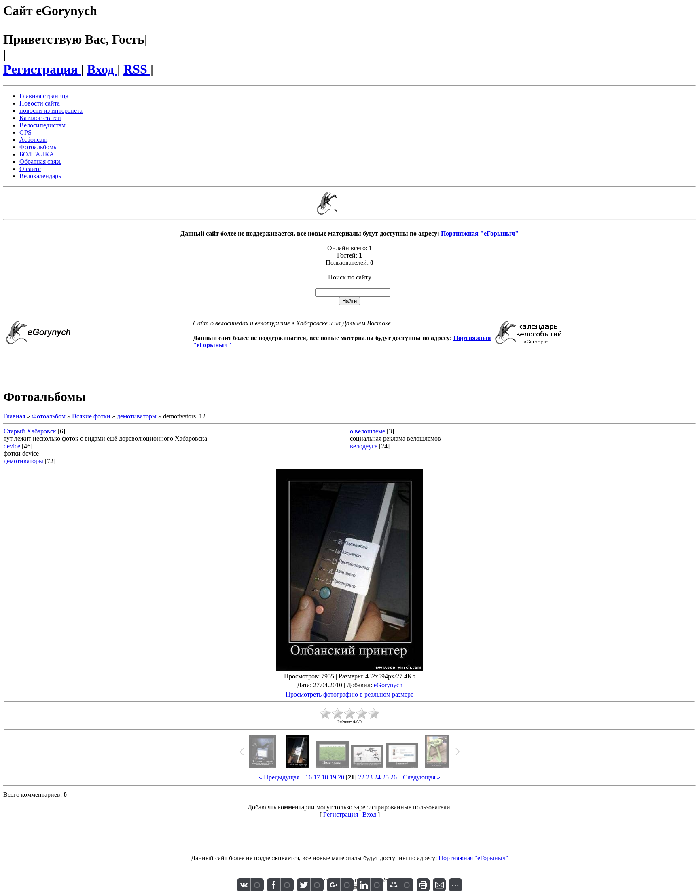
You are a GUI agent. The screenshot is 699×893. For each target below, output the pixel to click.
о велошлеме (367, 431)
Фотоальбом (49, 416)
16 (308, 777)
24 (377, 777)
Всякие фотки (91, 416)
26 (393, 777)
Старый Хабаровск (30, 431)
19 (333, 777)
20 (341, 777)
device (12, 446)
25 (385, 777)
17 (316, 777)
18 (325, 777)
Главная (14, 416)
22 (361, 777)
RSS (136, 69)
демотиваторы (137, 416)
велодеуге (363, 446)
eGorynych (388, 685)
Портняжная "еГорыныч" (480, 233)
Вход (102, 69)
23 (369, 777)
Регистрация (42, 69)
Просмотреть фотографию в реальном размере (349, 694)
